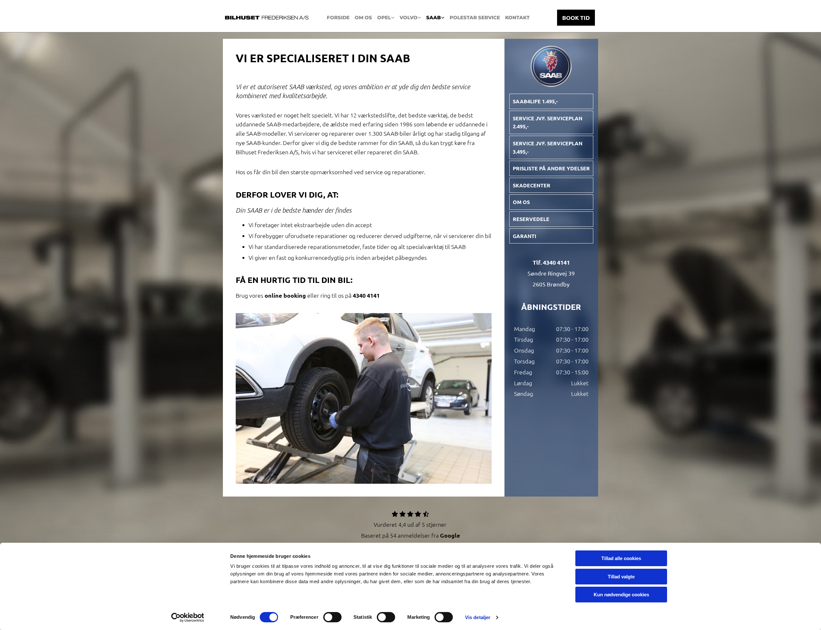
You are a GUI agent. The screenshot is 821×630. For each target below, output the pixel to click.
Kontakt (517, 17)
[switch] (332, 617)
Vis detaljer (477, 617)
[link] (386, 17)
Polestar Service (475, 17)
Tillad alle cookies (621, 558)
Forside (338, 17)
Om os (363, 17)
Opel (384, 17)
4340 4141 (366, 295)
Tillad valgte (621, 576)
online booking (285, 295)
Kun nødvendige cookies (621, 594)
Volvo (409, 17)
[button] (576, 18)
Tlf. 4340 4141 (551, 262)
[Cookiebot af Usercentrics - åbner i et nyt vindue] (188, 617)
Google (450, 535)
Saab (433, 17)
